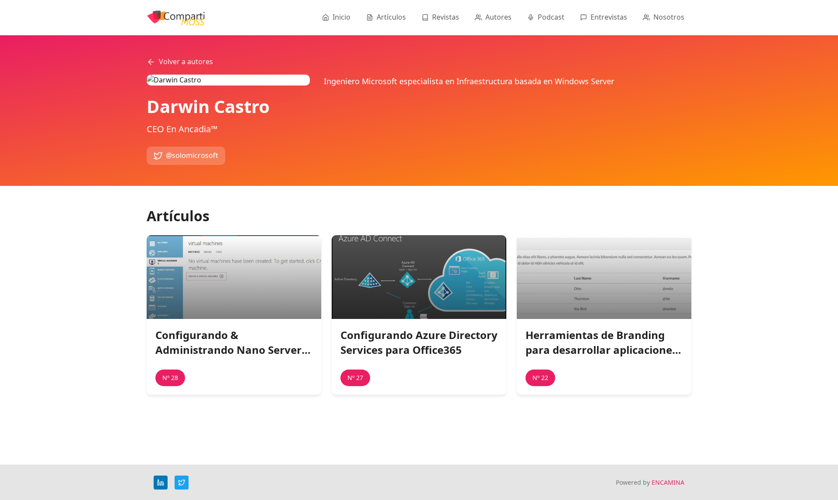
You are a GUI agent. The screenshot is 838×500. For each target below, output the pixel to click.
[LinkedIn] (161, 483)
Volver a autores (186, 61)
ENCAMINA (668, 482)
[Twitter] (182, 483)
